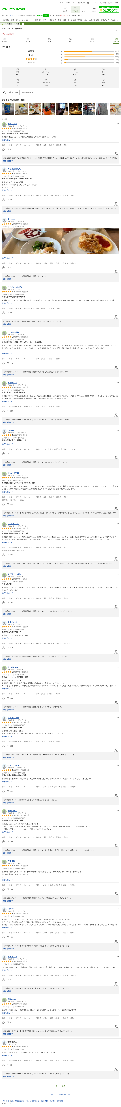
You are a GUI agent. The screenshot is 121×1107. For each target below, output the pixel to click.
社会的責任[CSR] (32, 1101)
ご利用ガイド (69, 3)
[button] (8, 109)
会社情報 (6, 1101)
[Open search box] (4, 92)
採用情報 (44, 1101)
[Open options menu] (117, 123)
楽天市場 (103, 3)
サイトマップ (80, 3)
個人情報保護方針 (17, 1101)
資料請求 (60, 1101)
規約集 (52, 1101)
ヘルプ (61, 3)
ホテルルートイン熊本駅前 (12, 28)
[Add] (116, 29)
